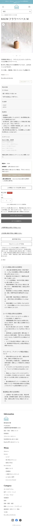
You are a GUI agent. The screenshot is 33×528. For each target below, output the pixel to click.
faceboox (16, 520)
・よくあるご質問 (9, 477)
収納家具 (6, 497)
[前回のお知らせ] (3, 2)
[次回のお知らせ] (30, 2)
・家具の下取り (9, 462)
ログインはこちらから (16, 215)
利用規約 (6, 433)
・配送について (9, 468)
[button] (3, 7)
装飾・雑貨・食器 (8, 503)
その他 (5, 512)
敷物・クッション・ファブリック (13, 506)
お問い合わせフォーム (13, 442)
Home (2, 15)
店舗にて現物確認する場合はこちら (16, 175)
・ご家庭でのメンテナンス (12, 474)
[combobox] (16, 11)
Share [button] (4, 259)
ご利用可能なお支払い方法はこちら (11, 227)
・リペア (7, 457)
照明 (5, 500)
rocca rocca (18, 525)
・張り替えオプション (11, 459)
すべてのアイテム (8, 489)
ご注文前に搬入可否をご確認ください (11, 233)
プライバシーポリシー (10, 436)
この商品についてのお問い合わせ (16, 187)
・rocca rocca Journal (10, 479)
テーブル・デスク (8, 495)
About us (6, 451)
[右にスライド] (20, 55)
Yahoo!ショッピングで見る (16, 244)
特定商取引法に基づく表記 (11, 439)
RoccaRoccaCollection (10, 515)
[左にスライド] (13, 55)
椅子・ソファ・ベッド (10, 492)
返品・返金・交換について (11, 430)
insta (13, 520)
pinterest (20, 520)
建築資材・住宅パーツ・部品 (11, 509)
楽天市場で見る (16, 239)
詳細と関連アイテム (25, 81)
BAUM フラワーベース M (11, 15)
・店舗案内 (8, 471)
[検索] (30, 11)
